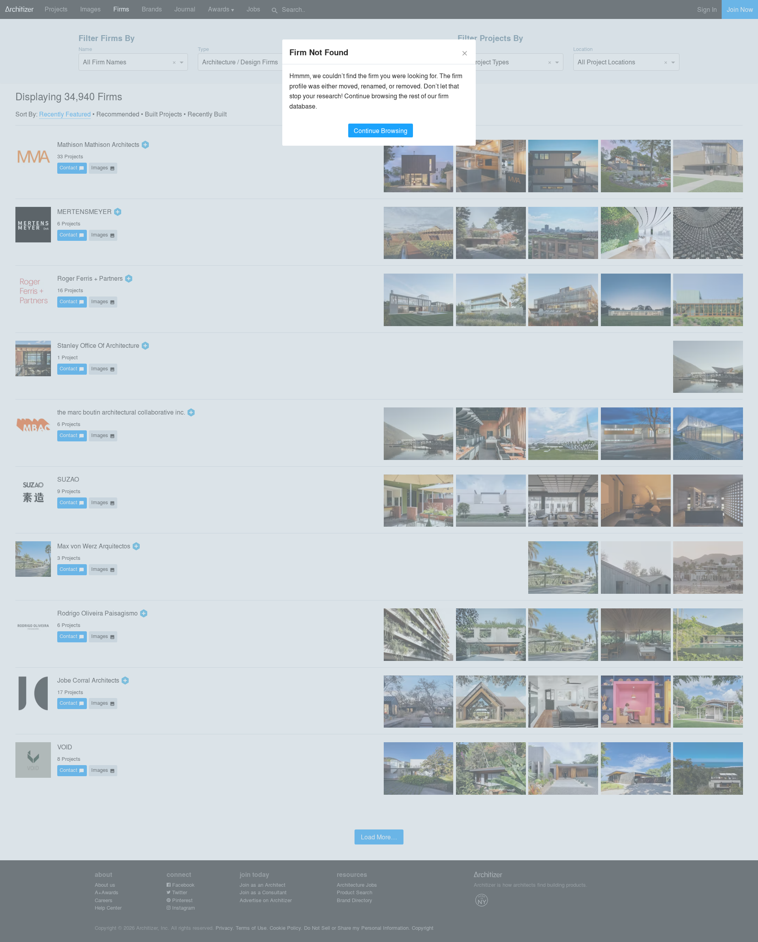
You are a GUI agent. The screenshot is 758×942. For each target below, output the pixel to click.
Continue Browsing (380, 130)
